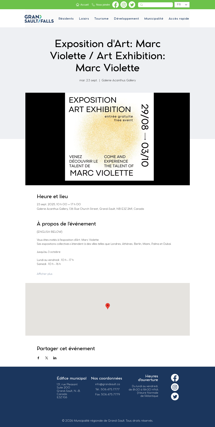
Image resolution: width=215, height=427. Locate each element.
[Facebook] (115, 4)
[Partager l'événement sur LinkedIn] (54, 358)
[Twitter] (132, 4)
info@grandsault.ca (107, 384)
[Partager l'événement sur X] (46, 358)
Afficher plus (44, 274)
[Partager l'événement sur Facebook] (38, 358)
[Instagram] (123, 4)
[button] (66, 19)
